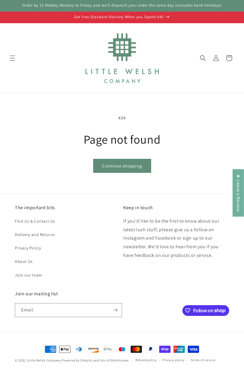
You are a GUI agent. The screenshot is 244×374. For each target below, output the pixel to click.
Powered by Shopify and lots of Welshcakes (95, 360)
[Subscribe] (115, 310)
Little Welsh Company (44, 360)
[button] (12, 58)
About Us (24, 261)
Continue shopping (122, 166)
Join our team (28, 275)
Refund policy (146, 360)
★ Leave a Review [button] (238, 193)
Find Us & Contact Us (35, 221)
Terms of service (202, 360)
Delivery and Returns (35, 234)
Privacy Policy (28, 248)
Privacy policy (173, 360)
